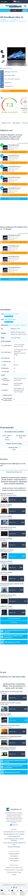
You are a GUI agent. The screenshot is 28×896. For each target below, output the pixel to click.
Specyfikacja (16, 123)
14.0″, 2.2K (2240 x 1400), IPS (18, 325)
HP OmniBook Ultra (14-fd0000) (7, 21)
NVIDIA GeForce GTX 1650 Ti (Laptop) (10, 702)
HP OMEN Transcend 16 (6, 563)
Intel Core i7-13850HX (6, 516)
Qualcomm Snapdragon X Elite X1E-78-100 (11, 583)
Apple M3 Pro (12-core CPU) (8, 595)
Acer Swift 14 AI (4, 585)
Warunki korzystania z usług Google (14, 870)
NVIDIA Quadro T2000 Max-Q (8, 748)
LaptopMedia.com (4, 19)
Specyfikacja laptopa (14, 853)
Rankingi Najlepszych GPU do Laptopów (14, 834)
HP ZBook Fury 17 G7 (6, 738)
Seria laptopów (14, 856)
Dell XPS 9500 (4, 704)
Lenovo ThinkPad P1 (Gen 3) (7, 749)
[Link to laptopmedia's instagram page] (16, 887)
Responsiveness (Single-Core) (14, 472)
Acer (15, 10)
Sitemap (14, 874)
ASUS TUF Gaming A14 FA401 (8, 495)
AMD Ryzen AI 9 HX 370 (6, 493)
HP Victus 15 (3, 693)
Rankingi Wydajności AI (14, 836)
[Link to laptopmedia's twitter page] (14, 887)
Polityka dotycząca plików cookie (14, 867)
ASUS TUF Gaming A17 (6, 727)
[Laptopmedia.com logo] (14, 6)
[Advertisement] (14, 35)
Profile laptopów (14, 860)
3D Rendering (14, 622)
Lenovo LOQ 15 (4, 574)
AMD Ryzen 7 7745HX (6, 606)
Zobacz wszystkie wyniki (14, 198)
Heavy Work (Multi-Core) (14, 618)
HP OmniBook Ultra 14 (21, 21)
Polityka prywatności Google (14, 872)
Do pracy (25, 123)
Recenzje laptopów (14, 858)
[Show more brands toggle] (25, 10)
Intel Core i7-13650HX (6, 572)
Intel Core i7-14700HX (6, 538)
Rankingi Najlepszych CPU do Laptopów (14, 831)
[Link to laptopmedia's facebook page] (11, 887)
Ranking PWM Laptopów (14, 846)
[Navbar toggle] (2, 6)
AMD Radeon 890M (10, 320)
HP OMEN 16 (3, 540)
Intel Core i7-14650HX (6, 505)
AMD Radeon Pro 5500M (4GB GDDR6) (10, 736)
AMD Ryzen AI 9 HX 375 (11, 315)
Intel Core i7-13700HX (6, 561)
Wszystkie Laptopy (5, 10)
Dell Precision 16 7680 (6, 518)
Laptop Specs (13, 19)
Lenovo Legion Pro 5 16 (6, 608)
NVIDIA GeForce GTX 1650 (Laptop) (10, 725)
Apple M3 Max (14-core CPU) (8, 527)
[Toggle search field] (25, 6)
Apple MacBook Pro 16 (6, 529)
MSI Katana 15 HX (5, 506)
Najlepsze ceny (6, 123)
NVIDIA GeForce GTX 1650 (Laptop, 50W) (11, 691)
